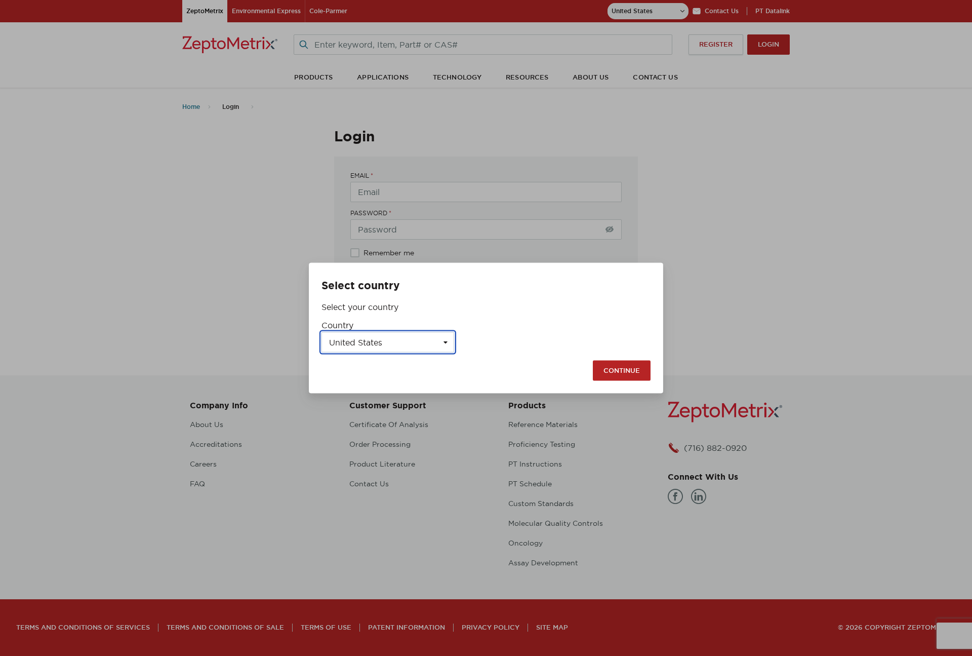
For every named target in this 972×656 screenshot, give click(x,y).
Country (337, 325)
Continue (621, 370)
